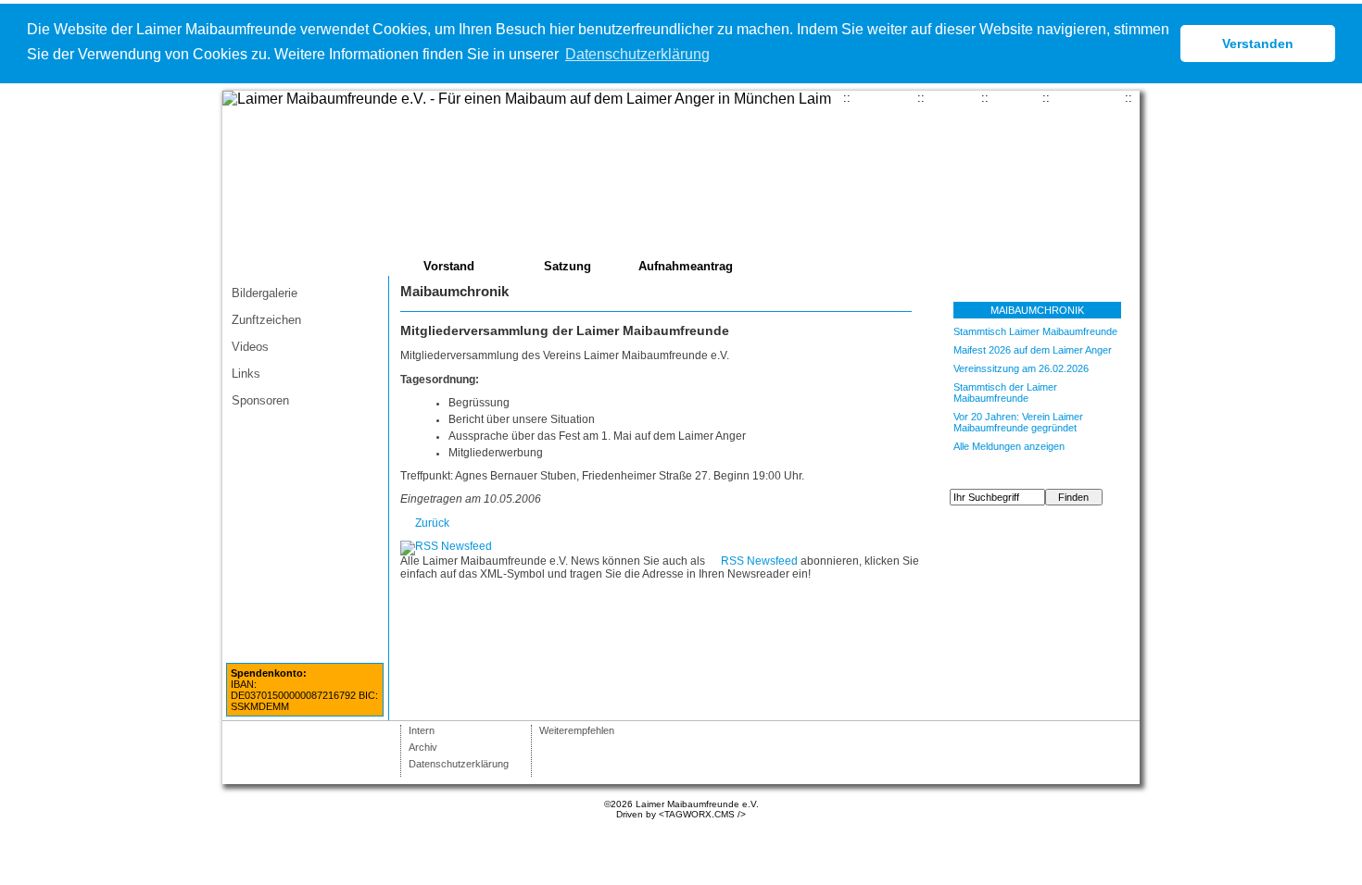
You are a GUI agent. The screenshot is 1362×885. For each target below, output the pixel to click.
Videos (250, 347)
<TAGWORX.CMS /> (702, 814)
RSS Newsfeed (759, 561)
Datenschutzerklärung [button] (637, 54)
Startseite (884, 98)
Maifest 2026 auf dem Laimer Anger (1032, 349)
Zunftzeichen (266, 320)
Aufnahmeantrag (685, 266)
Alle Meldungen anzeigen (1009, 446)
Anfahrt (1015, 98)
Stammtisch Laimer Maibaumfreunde (1035, 331)
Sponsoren (260, 400)
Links (246, 373)
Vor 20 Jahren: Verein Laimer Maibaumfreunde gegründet (1018, 422)
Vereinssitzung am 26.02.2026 (1021, 368)
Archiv (423, 747)
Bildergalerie (264, 293)
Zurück (432, 523)
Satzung (567, 266)
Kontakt (953, 98)
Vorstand (448, 266)
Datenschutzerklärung (459, 763)
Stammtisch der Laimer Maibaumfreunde (1005, 392)
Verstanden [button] (1257, 43)
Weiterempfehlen (576, 730)
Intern (422, 730)
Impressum (1087, 98)
